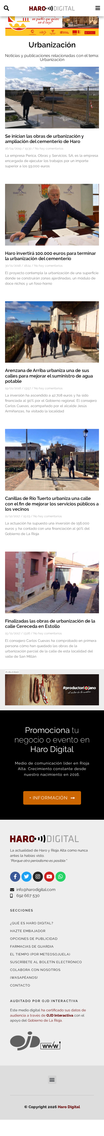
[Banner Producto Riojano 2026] (52, 702)
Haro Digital (69, 1107)
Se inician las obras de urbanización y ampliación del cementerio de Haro (44, 138)
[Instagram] (38, 877)
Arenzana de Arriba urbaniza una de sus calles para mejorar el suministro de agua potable (49, 376)
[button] (52, 1080)
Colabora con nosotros (35, 970)
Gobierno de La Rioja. (45, 1020)
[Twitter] (26, 877)
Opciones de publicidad (34, 939)
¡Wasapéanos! (24, 977)
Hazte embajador (27, 931)
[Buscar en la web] (6, 8)
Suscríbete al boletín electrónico (46, 962)
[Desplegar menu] (97, 8)
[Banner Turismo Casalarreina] (52, 33)
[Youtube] (49, 877)
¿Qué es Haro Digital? (31, 923)
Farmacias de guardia (32, 946)
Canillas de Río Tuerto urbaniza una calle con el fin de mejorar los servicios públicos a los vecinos (52, 504)
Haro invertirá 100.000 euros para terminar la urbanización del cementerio (50, 256)
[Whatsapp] (61, 877)
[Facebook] (15, 877)
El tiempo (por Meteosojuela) (40, 954)
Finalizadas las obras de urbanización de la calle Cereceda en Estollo (50, 623)
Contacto (20, 985)
